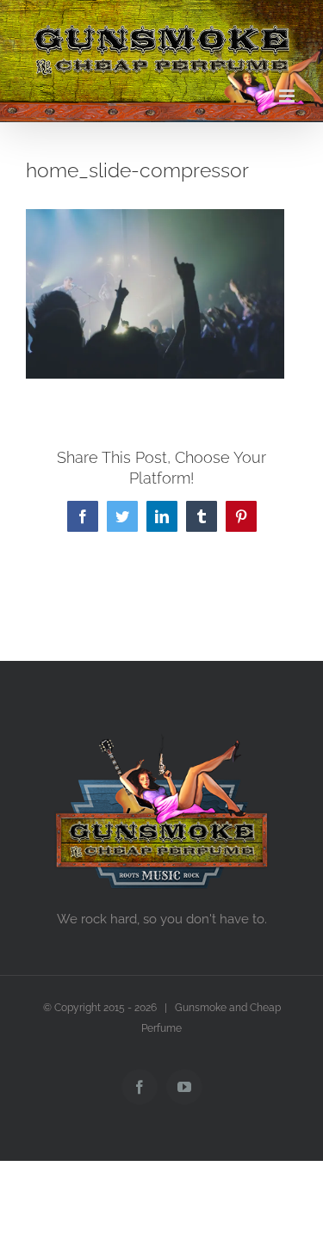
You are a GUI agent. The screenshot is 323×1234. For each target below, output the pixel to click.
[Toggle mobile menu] (288, 96)
